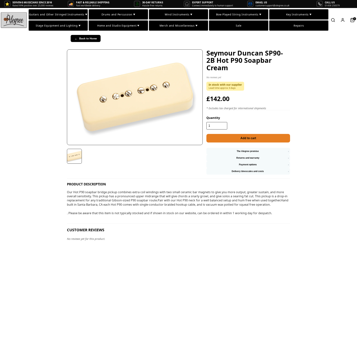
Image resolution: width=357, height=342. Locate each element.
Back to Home (85, 38)
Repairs (299, 25)
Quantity (213, 118)
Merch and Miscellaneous (179, 25)
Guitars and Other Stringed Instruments (58, 14)
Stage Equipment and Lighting (58, 25)
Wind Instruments (178, 14)
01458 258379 (332, 5)
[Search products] (333, 20)
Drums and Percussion (118, 14)
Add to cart (248, 138)
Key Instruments (299, 14)
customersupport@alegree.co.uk (272, 5)
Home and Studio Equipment (118, 25)
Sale (239, 25)
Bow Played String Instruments (238, 14)
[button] (248, 78)
